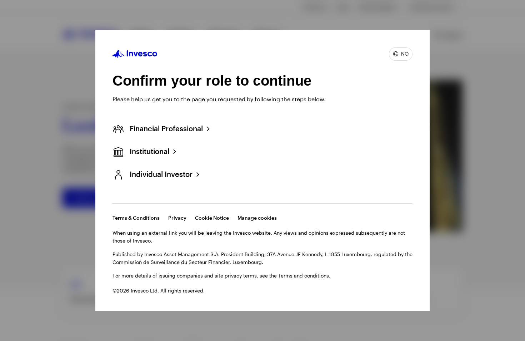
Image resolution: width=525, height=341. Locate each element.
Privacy (177, 218)
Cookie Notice (212, 218)
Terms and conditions (303, 276)
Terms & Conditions (136, 218)
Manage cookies (257, 217)
